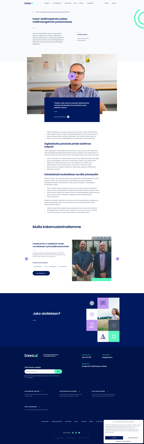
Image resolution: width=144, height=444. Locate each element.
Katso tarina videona (60, 117)
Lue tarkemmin (40, 273)
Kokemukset (68, 3)
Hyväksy (114, 438)
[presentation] (26, 258)
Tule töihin (83, 421)
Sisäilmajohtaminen (57, 421)
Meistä (81, 3)
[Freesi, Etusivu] (29, 3)
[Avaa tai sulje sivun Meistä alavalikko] (84, 3)
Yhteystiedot (90, 3)
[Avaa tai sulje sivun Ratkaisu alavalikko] (50, 3)
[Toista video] (72, 76)
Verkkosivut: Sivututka (84, 438)
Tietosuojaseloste (127, 441)
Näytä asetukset (132, 438)
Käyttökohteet (57, 3)
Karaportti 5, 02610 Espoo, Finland (94, 366)
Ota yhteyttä (99, 421)
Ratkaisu (47, 3)
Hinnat (75, 3)
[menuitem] (47, 3)
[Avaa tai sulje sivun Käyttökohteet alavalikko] (61, 3)
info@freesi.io (107, 357)
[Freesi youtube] (79, 432)
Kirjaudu (114, 3)
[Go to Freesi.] (33, 12)
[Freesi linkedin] (76, 432)
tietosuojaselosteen (54, 376)
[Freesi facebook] (72, 432)
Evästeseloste (119, 441)
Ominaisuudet (45, 421)
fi (104, 3)
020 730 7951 (86, 357)
